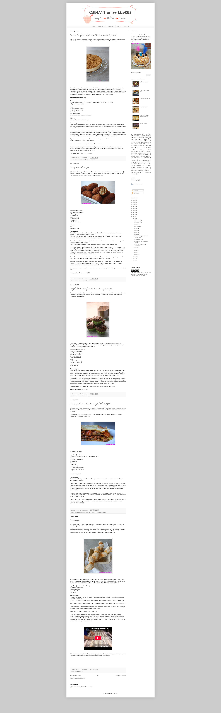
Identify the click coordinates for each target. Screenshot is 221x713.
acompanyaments (136, 134)
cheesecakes (84, 159)
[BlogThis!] (92, 158)
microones (133, 159)
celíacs (82, 395)
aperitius (83, 280)
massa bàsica (79, 598)
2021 (134, 208)
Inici (98, 675)
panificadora (134, 160)
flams (148, 153)
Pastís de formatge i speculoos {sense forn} (93, 35)
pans (82, 671)
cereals (132, 140)
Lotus (89, 94)
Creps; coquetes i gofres (137, 143)
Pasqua (133, 162)
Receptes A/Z (102, 26)
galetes (146, 154)
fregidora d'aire (134, 154)
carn (136, 139)
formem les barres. (121, 603)
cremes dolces (145, 142)
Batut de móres (143, 123)
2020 (134, 210)
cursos (145, 151)
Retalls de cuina (89, 293)
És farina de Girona (84, 526)
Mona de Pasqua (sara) (138, 34)
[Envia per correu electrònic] (90, 158)
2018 (134, 214)
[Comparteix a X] (94, 158)
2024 (134, 202)
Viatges (119, 26)
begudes (141, 137)
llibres (149, 156)
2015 (134, 257)
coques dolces (135, 142)
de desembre (137, 220)
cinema (148, 140)
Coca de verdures (144, 107)
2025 (134, 200)
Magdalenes (87, 395)
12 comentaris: (84, 157)
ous (147, 159)
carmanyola (91, 512)
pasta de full (140, 162)
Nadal (140, 159)
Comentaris (136, 193)
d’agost (136, 228)
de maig (136, 234)
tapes (94, 280)
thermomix (148, 170)
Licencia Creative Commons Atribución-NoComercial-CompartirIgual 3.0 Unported (141, 274)
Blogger (115, 693)
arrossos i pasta (84, 512)
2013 (134, 261)
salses (146, 167)
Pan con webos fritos (101, 581)
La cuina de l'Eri (85, 273)
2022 (134, 206)
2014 (134, 258)
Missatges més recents (75, 675)
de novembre (137, 222)
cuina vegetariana (89, 280)
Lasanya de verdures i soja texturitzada (91, 404)
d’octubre (136, 224)
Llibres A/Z (111, 26)
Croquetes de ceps (79, 168)
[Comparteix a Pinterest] (97, 158)
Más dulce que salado (86, 153)
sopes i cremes (144, 169)
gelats (132, 156)
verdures (104, 512)
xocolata (133, 174)
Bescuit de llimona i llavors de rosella (144, 116)
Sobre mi (126, 26)
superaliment (134, 170)
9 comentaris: (85, 278)
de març (136, 252)
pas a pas (146, 160)
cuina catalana (137, 145)
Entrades (135, 190)
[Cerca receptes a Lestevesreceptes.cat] (137, 184)
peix (144, 163)
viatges (147, 172)
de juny (136, 232)
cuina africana (148, 143)
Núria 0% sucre (104, 102)
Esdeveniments (141, 153)
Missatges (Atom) (81, 678)
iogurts (137, 156)
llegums (143, 156)
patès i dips (137, 163)
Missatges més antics (121, 675)
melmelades (146, 157)
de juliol (136, 230)
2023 (134, 204)
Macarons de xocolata (145, 98)
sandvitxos (133, 168)
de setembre (137, 226)
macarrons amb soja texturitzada (90, 414)
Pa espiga (75, 520)
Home (93, 26)
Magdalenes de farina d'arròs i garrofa (91, 289)
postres (93, 159)
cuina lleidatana (142, 147)
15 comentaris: (85, 393)
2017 (134, 216)
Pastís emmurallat (144, 81)
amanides (148, 134)
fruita (140, 154)
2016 (134, 218)
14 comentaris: (84, 669)
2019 (134, 212)
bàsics (135, 137)
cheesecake (79, 40)
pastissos (89, 159)
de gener (136, 254)
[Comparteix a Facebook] (95, 158)
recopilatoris (139, 167)
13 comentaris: (85, 510)
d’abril (135, 250)
